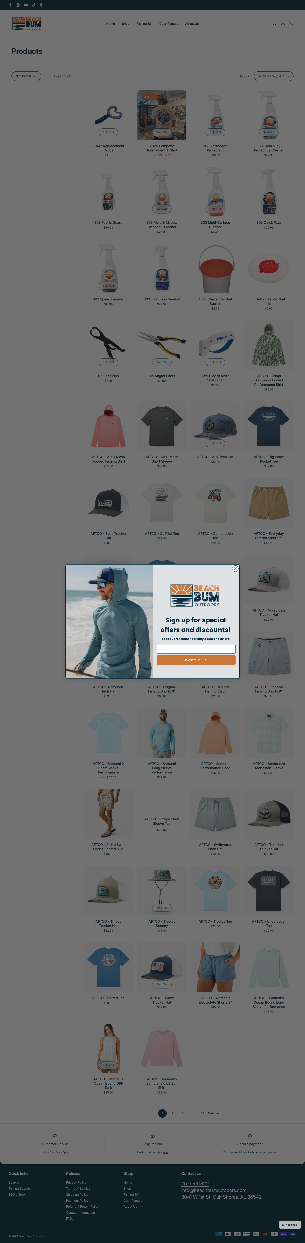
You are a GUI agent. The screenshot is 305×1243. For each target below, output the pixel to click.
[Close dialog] (235, 568)
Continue (196, 660)
